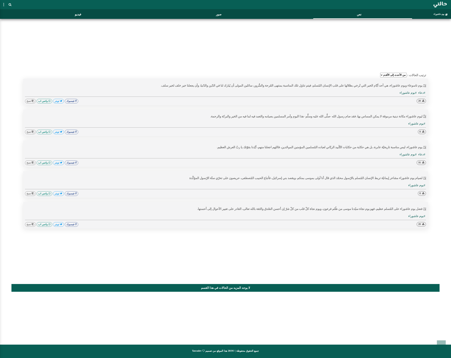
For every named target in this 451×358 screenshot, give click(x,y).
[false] (4, 4)
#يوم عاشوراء (408, 92)
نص (359, 14)
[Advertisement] (225, 45)
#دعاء (421, 92)
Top (441, 344)
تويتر (57, 101)
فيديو (78, 14)
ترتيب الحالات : (416, 75)
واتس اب (43, 101)
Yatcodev (197, 351)
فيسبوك (70, 101)
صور (218, 14)
